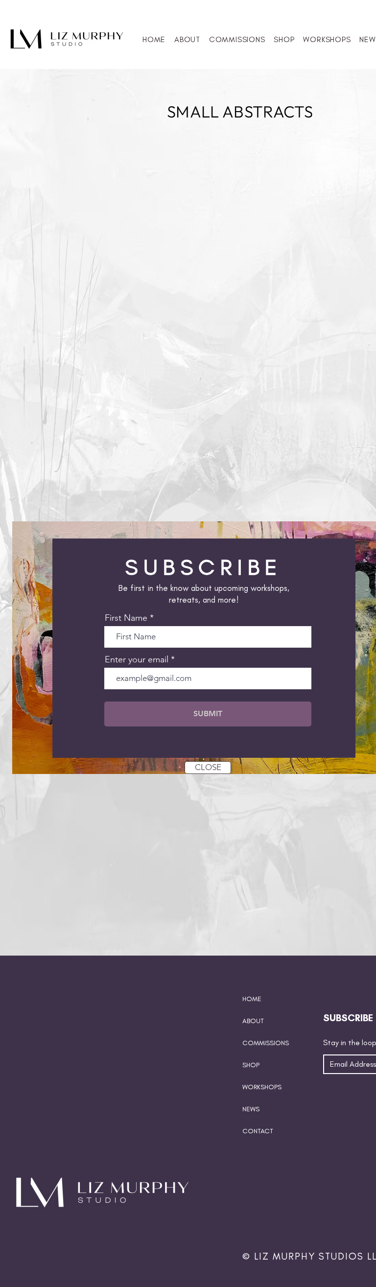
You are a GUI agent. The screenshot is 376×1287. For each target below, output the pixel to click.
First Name (126, 617)
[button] (208, 767)
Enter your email (136, 659)
